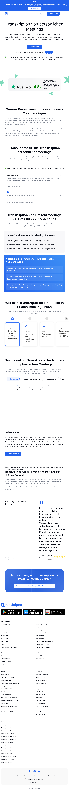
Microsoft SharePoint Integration (44, 641)
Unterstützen (47, 775)
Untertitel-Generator (6, 632)
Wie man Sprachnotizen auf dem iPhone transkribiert (15, 709)
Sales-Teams (13, 379)
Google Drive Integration (42, 624)
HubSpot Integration (41, 627)
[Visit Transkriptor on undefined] (30, 771)
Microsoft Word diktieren (7, 689)
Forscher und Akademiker (32, 379)
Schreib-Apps (4, 703)
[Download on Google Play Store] (11, 612)
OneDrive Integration (41, 652)
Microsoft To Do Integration (43, 644)
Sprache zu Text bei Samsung (9, 706)
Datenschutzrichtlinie (21, 775)
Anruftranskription (6, 652)
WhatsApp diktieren (6, 680)
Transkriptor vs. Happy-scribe (9, 739)
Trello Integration (40, 658)
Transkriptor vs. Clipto (7, 728)
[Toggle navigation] (62, 14)
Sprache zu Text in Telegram (8, 691)
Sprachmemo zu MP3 (7, 711)
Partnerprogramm (6, 661)
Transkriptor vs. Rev (6, 748)
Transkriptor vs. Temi (6, 753)
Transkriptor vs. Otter (6, 745)
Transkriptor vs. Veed (6, 762)
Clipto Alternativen (40, 677)
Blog (55, 775)
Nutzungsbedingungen (35, 775)
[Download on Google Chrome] (55, 612)
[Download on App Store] (33, 612)
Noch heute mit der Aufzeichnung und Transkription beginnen (34, 586)
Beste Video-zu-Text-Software (9, 697)
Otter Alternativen (40, 694)
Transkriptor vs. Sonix (7, 750)
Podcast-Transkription (7, 650)
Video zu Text (4, 627)
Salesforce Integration (41, 632)
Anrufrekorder (5, 674)
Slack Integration (40, 635)
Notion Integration (40, 630)
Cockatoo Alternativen (41, 680)
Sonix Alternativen (40, 700)
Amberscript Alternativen (42, 674)
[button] (42, 14)
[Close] (67, 5)
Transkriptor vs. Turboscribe (8, 756)
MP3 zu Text (4, 635)
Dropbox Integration (41, 655)
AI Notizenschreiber (6, 624)
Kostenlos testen (34, 46)
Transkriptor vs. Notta (7, 742)
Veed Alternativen (40, 714)
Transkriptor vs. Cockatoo (8, 730)
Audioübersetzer (5, 644)
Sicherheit (3, 664)
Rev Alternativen (40, 697)
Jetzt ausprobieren (34, 8)
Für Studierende (5, 658)
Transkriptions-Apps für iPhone (9, 700)
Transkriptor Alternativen (42, 706)
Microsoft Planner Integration (43, 647)
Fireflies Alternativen (41, 683)
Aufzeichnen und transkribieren (9, 647)
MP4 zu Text (4, 638)
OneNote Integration (41, 650)
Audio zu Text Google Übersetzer (10, 683)
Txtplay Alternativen (41, 711)
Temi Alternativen (40, 703)
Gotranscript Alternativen (42, 686)
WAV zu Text (4, 641)
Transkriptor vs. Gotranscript (8, 736)
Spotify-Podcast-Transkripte (8, 686)
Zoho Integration (40, 638)
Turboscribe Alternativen (42, 709)
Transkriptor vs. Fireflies (7, 733)
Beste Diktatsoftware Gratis (8, 677)
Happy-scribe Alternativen (42, 689)
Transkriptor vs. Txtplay (7, 759)
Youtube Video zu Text (7, 630)
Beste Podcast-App (6, 694)
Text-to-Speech (5, 655)
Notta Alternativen (40, 691)
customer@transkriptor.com (35, 779)
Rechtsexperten (51, 379)
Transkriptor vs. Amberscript (8, 725)
